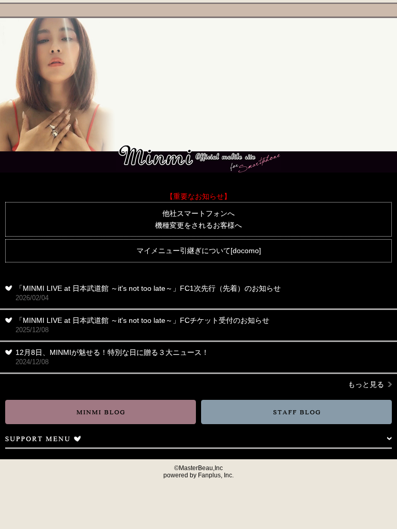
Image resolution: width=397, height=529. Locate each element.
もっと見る (366, 384)
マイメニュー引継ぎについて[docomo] (198, 250)
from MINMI (361, 99)
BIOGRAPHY (361, 70)
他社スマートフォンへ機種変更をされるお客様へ (198, 219)
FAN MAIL (361, 143)
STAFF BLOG (296, 412)
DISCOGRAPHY (361, 56)
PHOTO (361, 114)
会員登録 (266, 10)
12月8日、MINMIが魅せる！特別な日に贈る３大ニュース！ (112, 357)
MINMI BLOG (100, 412)
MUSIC (361, 85)
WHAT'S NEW (218, 10)
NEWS (361, 27)
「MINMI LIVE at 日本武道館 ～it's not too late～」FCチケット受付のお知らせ (142, 325)
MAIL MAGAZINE (150, 10)
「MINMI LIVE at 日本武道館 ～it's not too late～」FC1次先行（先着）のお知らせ (148, 293)
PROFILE (361, 42)
